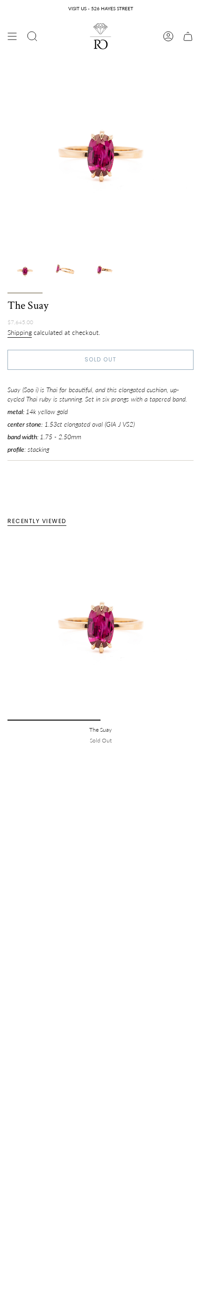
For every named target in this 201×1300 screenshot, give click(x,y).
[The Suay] (100, 628)
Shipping (19, 332)
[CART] (188, 36)
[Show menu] (12, 36)
